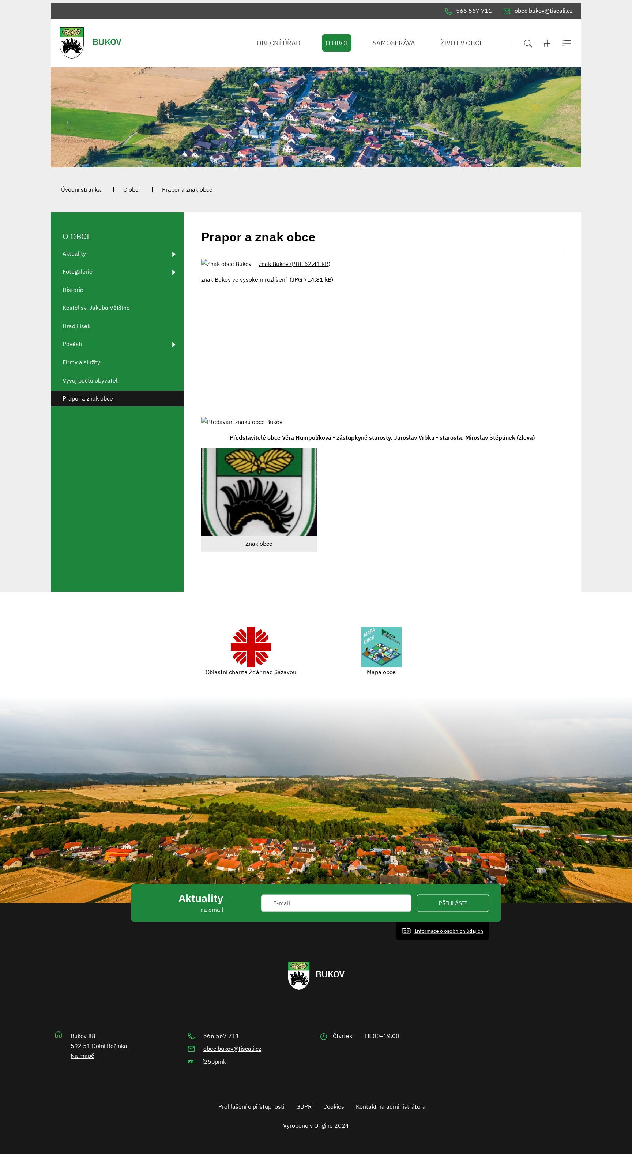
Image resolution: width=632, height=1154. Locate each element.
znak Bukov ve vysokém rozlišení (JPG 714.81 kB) (267, 279)
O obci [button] (336, 43)
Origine (323, 1125)
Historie (73, 289)
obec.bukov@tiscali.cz (232, 1048)
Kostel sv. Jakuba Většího (96, 307)
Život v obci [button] (461, 43)
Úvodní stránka (81, 189)
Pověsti (72, 343)
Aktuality (74, 253)
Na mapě (82, 1055)
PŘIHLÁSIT (453, 903)
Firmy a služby (81, 362)
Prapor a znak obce (88, 398)
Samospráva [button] (394, 43)
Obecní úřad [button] (278, 43)
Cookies (333, 1106)
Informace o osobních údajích (448, 930)
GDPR (304, 1106)
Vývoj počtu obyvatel (90, 380)
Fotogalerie (78, 271)
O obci (131, 189)
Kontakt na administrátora (391, 1106)
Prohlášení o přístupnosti (251, 1106)
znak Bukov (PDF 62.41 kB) (294, 263)
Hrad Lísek (76, 326)
